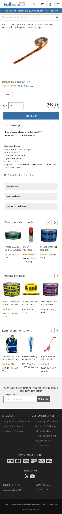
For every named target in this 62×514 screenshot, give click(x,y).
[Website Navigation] (58, 4)
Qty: (5, 105)
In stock (13, 125)
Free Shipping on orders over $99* (31, 11)
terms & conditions (46, 435)
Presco (15, 152)
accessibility (42, 445)
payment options (14, 431)
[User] (50, 4)
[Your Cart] (43, 4)
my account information (17, 421)
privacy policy (43, 440)
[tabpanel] (31, 119)
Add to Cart (31, 115)
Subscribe (43, 399)
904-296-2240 (42, 489)
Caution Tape (24, 149)
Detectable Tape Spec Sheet (21, 175)
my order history (14, 426)
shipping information (47, 421)
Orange (14, 161)
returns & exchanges (47, 426)
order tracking (43, 431)
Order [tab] (7, 94)
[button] (49, 222)
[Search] (57, 17)
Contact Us (43, 484)
